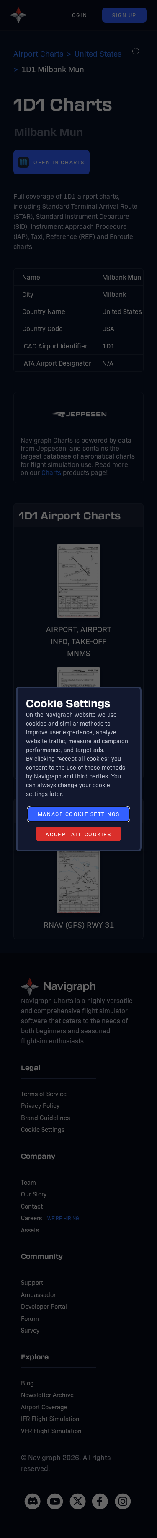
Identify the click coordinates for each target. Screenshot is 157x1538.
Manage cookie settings (78, 813)
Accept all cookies (78, 834)
